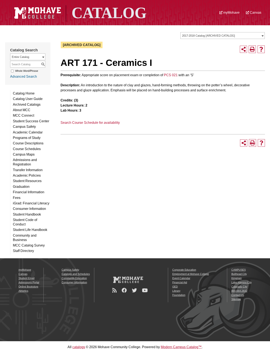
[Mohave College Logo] (128, 279)
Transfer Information (28, 170)
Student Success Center (31, 121)
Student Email (27, 278)
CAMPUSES (238, 269)
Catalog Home (24, 93)
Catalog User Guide (28, 99)
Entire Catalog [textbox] (20, 57)
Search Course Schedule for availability (90, 122)
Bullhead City (239, 274)
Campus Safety (24, 126)
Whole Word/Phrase (26, 70)
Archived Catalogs (26, 104)
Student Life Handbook (30, 230)
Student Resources (27, 181)
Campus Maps (24, 154)
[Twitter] (135, 290)
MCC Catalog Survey (29, 245)
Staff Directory (23, 251)
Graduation (21, 186)
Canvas (255, 12)
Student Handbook (27, 214)
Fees (16, 198)
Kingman (236, 278)
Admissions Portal (29, 282)
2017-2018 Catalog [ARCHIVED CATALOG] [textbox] (208, 35)
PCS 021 (171, 75)
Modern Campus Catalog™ (181, 347)
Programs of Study (26, 138)
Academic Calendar (28, 132)
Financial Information (28, 192)
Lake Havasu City (241, 282)
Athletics (23, 290)
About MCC (21, 110)
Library (176, 290)
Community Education (74, 278)
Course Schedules (27, 149)
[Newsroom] (115, 290)
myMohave (230, 12)
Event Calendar (181, 278)
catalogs (78, 347)
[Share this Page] (243, 49)
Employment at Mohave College (190, 274)
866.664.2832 (239, 290)
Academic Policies (27, 175)
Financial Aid (179, 282)
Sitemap (236, 299)
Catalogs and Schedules (76, 274)
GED (175, 286)
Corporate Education (184, 269)
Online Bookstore (28, 286)
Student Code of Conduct (25, 222)
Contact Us (237, 295)
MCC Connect (23, 115)
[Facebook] (125, 290)
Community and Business (24, 238)
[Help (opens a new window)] (261, 49)
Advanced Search (23, 76)
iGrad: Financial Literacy (31, 203)
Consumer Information (29, 208)
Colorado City (239, 286)
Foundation (178, 295)
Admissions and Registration (25, 162)
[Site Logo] (80, 12)
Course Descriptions (28, 143)
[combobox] (222, 35)
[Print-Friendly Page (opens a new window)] (252, 49)
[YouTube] (145, 290)
